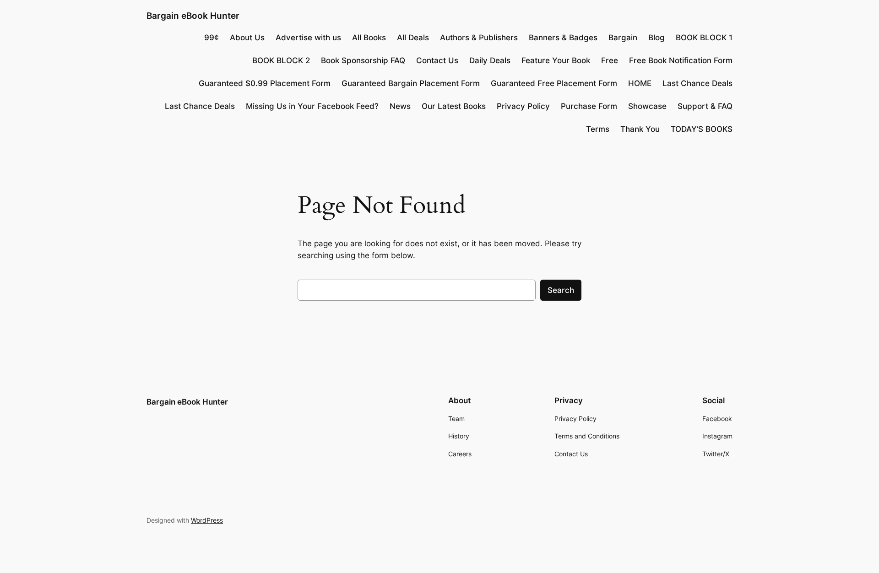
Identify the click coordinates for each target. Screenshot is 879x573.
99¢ (211, 37)
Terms (597, 129)
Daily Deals (489, 60)
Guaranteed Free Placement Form (554, 83)
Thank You (640, 129)
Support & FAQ (705, 106)
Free (609, 60)
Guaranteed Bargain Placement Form (411, 83)
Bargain (622, 37)
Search (561, 290)
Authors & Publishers (479, 37)
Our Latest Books (454, 106)
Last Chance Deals (697, 83)
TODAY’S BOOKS (701, 129)
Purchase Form (589, 106)
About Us (247, 37)
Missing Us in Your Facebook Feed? (312, 106)
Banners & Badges (563, 37)
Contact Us (437, 60)
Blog (656, 37)
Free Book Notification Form (680, 60)
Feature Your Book (555, 60)
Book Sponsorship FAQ (363, 60)
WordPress (207, 520)
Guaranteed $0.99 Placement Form (265, 83)
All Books (369, 37)
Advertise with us (308, 37)
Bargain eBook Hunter (192, 15)
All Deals (413, 37)
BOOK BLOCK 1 (704, 37)
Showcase (647, 106)
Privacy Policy (523, 106)
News (400, 106)
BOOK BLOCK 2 (281, 60)
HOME (639, 83)
